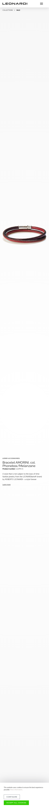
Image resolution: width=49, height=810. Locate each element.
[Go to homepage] (15, 3)
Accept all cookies (16, 803)
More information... (16, 790)
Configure (11, 797)
